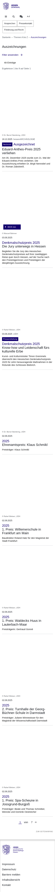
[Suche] (13, 16)
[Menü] (5, 16)
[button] (27, 55)
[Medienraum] (21, 16)
